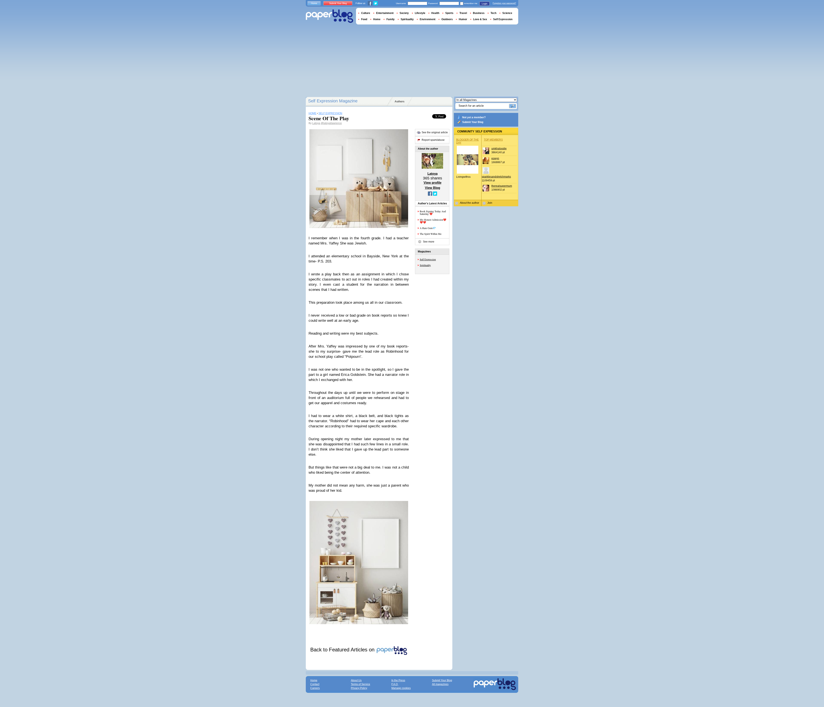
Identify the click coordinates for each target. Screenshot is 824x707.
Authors (399, 101)
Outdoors (447, 19)
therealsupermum (501, 185)
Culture (365, 13)
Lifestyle (420, 13)
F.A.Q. (394, 684)
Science (507, 13)
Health (435, 13)
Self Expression (428, 259)
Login (484, 3)
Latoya (316, 123)
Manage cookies (401, 688)
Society (404, 13)
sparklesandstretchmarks (496, 176)
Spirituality (425, 265)
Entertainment (385, 13)
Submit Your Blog (472, 122)
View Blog (432, 188)
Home (314, 3)
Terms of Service (360, 684)
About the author (469, 202)
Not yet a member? (474, 117)
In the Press (398, 680)
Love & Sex (480, 19)
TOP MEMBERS (493, 139)
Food (364, 19)
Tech (493, 13)
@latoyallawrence (331, 123)
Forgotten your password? (504, 3)
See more (428, 241)
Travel (463, 13)
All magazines (440, 684)
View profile (432, 182)
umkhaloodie (499, 148)
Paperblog (329, 16)
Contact (314, 684)
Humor (463, 19)
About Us (356, 680)
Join (489, 202)
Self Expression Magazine (332, 101)
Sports (449, 13)
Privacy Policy (359, 688)
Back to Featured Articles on (343, 649)
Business (479, 13)
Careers (315, 688)
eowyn (495, 158)
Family (390, 19)
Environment (427, 19)
